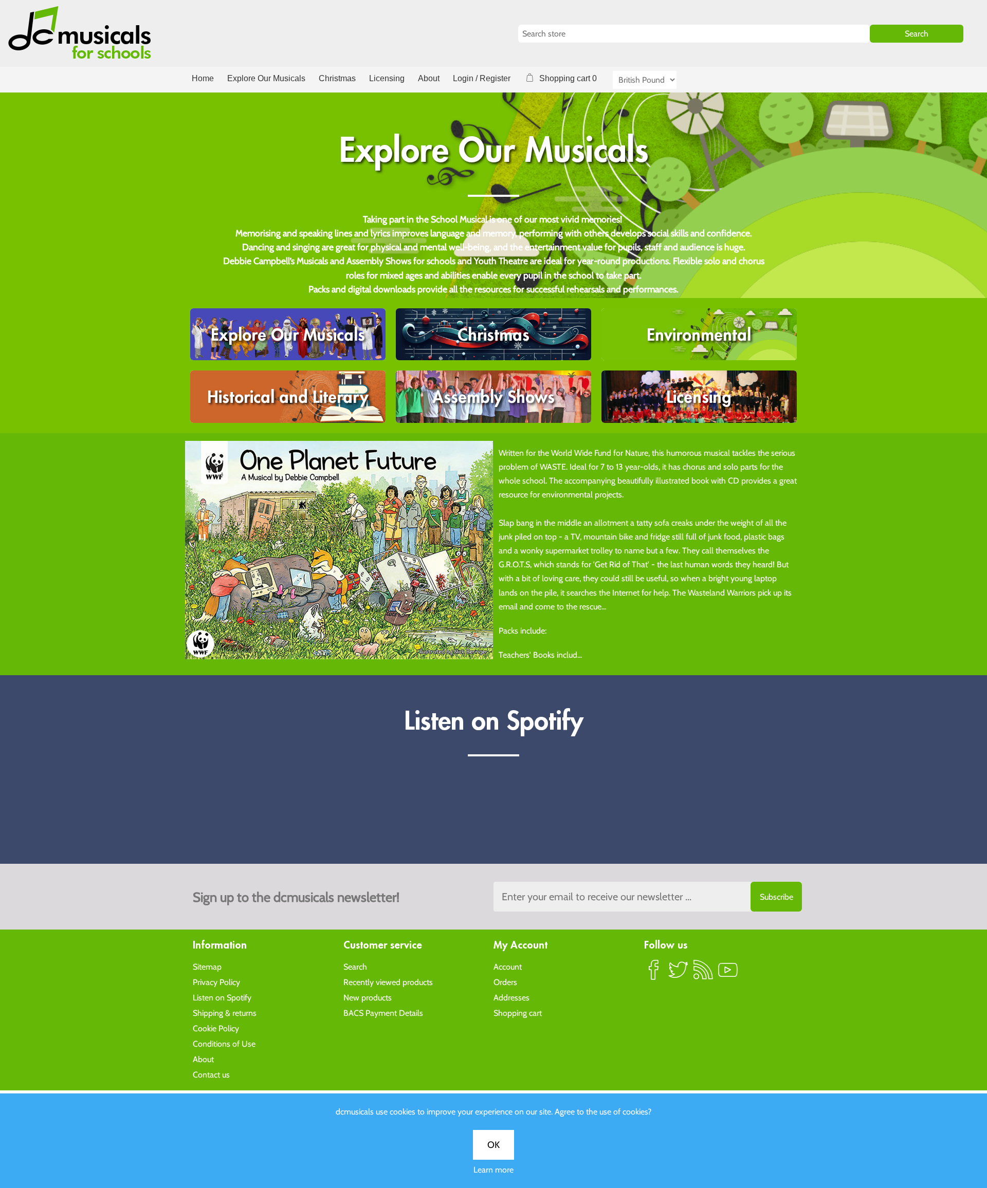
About (429, 78)
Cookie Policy (216, 1028)
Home (203, 78)
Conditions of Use (224, 1044)
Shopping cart (518, 1013)
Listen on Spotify (222, 998)
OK (493, 1144)
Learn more (493, 1170)
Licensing (387, 78)
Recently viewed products (388, 982)
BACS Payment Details (383, 1013)
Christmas (337, 78)
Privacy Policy (216, 982)
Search (355, 967)
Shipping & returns (225, 1013)
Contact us (211, 1075)
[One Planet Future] (339, 549)
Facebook (654, 974)
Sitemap (207, 967)
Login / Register (481, 78)
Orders (505, 982)
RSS (703, 974)
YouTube (728, 974)
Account (508, 967)
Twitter (678, 974)
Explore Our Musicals (266, 78)
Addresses (511, 998)
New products (367, 998)
